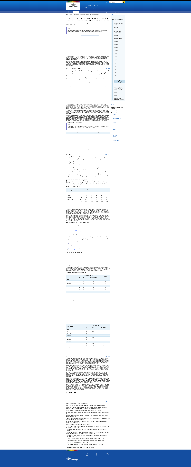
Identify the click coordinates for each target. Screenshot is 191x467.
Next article (114, 129)
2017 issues (115, 51)
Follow (106, 2)
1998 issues (115, 94)
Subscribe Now (121, 110)
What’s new (114, 114)
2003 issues (115, 72)
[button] (188, 466)
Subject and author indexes (118, 38)
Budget (97, 456)
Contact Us (107, 453)
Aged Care (118, 12)
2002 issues (115, 74)
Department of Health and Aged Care (72, 459)
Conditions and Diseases (76, 14)
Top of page (108, 68)
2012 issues (115, 59)
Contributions (115, 139)
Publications (114, 119)
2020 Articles (116, 47)
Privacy (107, 455)
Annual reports (116, 35)
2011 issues (115, 60)
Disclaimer (114, 141)
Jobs (96, 453)
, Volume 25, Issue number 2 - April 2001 (90, 15)
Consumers (75, 12)
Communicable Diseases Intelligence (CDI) (71, 15)
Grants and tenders (98, 455)
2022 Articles (116, 44)
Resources (111, 12)
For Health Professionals (89, 456)
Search (118, 24)
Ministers (70, 12)
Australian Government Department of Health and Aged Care (73, 6)
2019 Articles (116, 48)
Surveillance (114, 117)
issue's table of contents (90, 35)
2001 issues (79, 15)
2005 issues (115, 69)
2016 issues (115, 53)
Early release (117, 32)
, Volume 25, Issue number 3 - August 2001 (118, 85)
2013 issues (115, 57)
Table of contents (115, 126)
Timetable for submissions (116, 140)
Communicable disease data (117, 118)
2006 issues (115, 68)
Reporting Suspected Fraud (100, 458)
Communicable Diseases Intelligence (84, 14)
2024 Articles (116, 41)
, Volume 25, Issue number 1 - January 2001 (118, 78)
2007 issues (115, 66)
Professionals (83, 12)
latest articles (117, 29)
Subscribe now (116, 27)
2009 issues (115, 63)
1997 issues (115, 95)
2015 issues (115, 54)
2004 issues (115, 71)
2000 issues (115, 91)
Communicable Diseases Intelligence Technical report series (119, 99)
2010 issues (115, 62)
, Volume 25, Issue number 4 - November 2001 (118, 88)
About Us (87, 457)
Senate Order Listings (109, 458)
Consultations (98, 454)
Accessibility (107, 454)
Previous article (115, 128)
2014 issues (115, 56)
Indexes (114, 133)
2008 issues (115, 65)
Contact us (114, 120)
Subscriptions (115, 137)
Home (67, 14)
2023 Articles (116, 42)
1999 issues (115, 92)
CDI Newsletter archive (117, 25)
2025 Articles (116, 39)
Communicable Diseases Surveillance (94, 14)
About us (90, 12)
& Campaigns (104, 12)
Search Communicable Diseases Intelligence (117, 104)
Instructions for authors (117, 33)
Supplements (116, 36)
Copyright (107, 457)
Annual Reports (98, 457)
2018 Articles (116, 50)
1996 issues (115, 97)
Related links (114, 122)
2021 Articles (116, 45)
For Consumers (88, 455)
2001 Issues (114, 136)
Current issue (115, 135)
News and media (96, 12)
